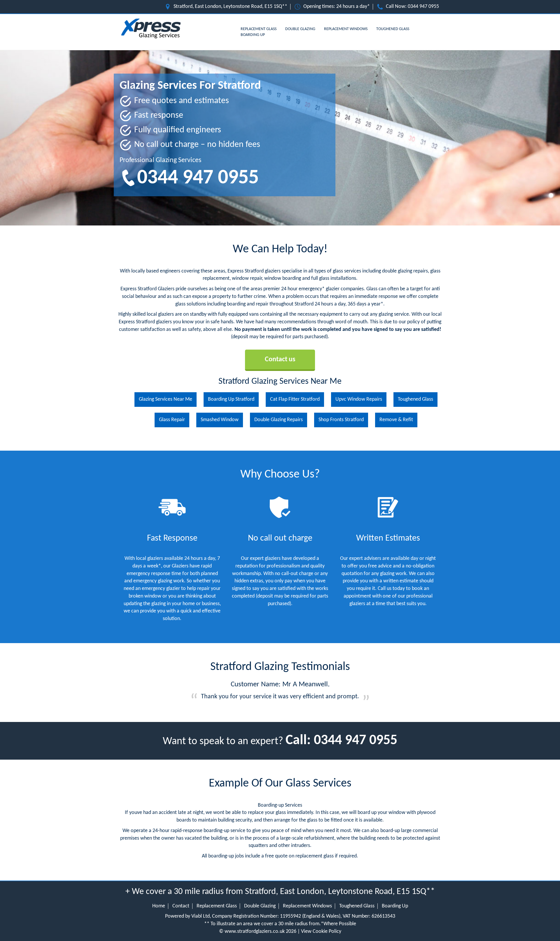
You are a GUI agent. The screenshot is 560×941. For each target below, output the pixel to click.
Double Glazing (300, 29)
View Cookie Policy (321, 931)
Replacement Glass (258, 29)
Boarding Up (253, 35)
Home (158, 906)
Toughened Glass (392, 29)
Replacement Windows (346, 29)
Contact (180, 906)
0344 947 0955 (423, 6)
